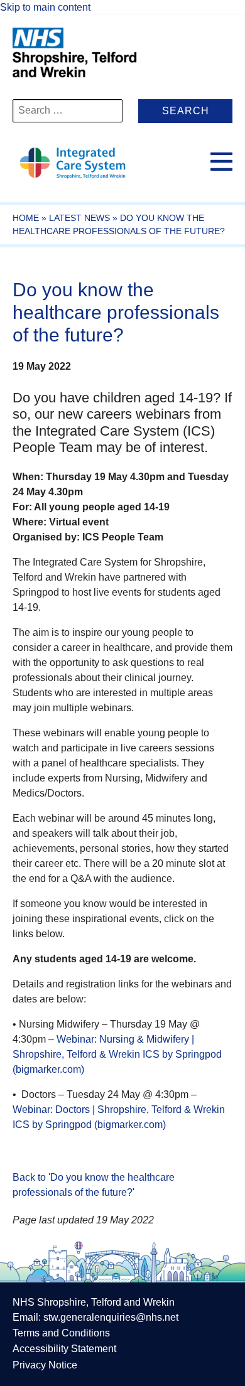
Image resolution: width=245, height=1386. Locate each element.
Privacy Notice (45, 1365)
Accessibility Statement (64, 1348)
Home (26, 218)
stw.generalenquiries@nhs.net (110, 1317)
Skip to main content (45, 7)
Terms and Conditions (61, 1333)
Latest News (79, 218)
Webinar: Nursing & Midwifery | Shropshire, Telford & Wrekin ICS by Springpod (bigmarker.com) (117, 1054)
